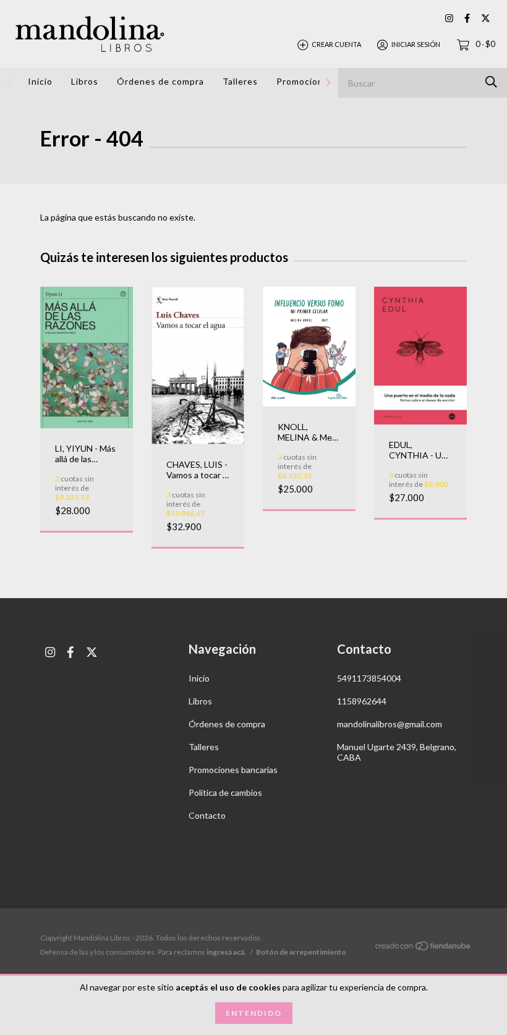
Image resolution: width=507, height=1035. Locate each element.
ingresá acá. (226, 952)
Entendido (254, 1013)
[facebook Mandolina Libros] (467, 18)
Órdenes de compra (160, 81)
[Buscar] (491, 82)
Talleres (240, 81)
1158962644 (361, 701)
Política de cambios (225, 792)
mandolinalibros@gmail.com (389, 724)
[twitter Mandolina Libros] (485, 18)
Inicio (40, 81)
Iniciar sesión (415, 44)
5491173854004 (369, 678)
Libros (84, 81)
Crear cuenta (336, 44)
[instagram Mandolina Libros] (449, 18)
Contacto (207, 815)
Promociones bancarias (233, 769)
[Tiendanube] (423, 948)
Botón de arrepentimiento (301, 952)
